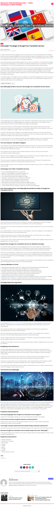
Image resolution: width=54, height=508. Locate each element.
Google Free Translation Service (16, 323)
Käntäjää (3, 448)
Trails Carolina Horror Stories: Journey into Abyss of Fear (15, 498)
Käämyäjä (39, 57)
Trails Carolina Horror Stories (8, 451)
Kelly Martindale (6, 49)
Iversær (3, 450)
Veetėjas (3, 444)
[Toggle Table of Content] (12, 83)
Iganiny (3, 447)
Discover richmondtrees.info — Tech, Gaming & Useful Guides (17, 4)
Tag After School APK (6, 439)
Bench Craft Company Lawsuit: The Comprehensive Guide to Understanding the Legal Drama (43, 499)
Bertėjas (3, 445)
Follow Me (51, 478)
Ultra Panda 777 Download (7, 441)
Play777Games (5, 442)
